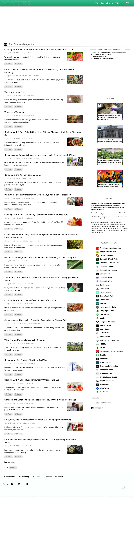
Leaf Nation (104, 314)
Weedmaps (104, 384)
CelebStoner (104, 285)
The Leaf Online (105, 373)
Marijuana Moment (107, 322)
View (9, 64)
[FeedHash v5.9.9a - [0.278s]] (124, 488)
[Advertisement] (67, 24)
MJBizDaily (104, 333)
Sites (110, 3)
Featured (110, 99)
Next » (12, 468)
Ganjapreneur (105, 292)
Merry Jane (104, 329)
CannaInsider (105, 403)
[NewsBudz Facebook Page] (12, 484)
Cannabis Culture (106, 266)
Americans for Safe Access (110, 248)
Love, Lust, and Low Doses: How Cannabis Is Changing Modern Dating (38, 419)
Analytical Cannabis (107, 252)
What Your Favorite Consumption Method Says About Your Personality (37, 194)
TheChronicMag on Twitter (102, 54)
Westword (103, 392)
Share (19, 64)
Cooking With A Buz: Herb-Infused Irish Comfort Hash (30, 300)
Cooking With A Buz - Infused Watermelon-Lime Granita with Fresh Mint (38, 49)
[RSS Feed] (26, 484)
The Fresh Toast (106, 370)
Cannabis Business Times (109, 263)
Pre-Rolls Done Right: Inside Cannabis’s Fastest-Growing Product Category (40, 257)
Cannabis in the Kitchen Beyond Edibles (23, 175)
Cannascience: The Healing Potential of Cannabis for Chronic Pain (35, 320)
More (119, 3)
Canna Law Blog (106, 255)
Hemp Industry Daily (107, 307)
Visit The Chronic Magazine (102, 52)
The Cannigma (105, 362)
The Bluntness (105, 359)
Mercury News (105, 325)
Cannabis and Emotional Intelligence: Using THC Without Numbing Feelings (40, 399)
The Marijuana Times (107, 381)
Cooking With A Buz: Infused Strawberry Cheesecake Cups (32, 380)
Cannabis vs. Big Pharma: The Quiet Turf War (25, 360)
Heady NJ (103, 303)
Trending (100, 3)
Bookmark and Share (100, 56)
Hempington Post (106, 311)
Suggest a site (98, 408)
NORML (102, 344)
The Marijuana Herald (108, 377)
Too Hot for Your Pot (14, 92)
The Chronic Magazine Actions (110, 49)
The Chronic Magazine (21, 44)
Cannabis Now (105, 274)
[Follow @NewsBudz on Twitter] (19, 484)
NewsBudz (110, 199)
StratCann (103, 355)
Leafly (102, 318)
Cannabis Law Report (108, 270)
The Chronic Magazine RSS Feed (103, 58)
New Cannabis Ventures (109, 340)
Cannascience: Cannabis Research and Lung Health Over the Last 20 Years (39, 155)
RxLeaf (102, 348)
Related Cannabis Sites (110, 243)
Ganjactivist (104, 289)
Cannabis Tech (105, 277)
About (60, 477)
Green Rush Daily (106, 296)
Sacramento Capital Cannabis (111, 351)
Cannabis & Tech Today (109, 259)
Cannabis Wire (105, 281)
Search (48, 477)
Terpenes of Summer (14, 112)
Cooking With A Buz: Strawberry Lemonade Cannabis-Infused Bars (36, 214)
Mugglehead (104, 336)
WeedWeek (104, 388)
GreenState (104, 300)
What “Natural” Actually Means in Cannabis (24, 340)
